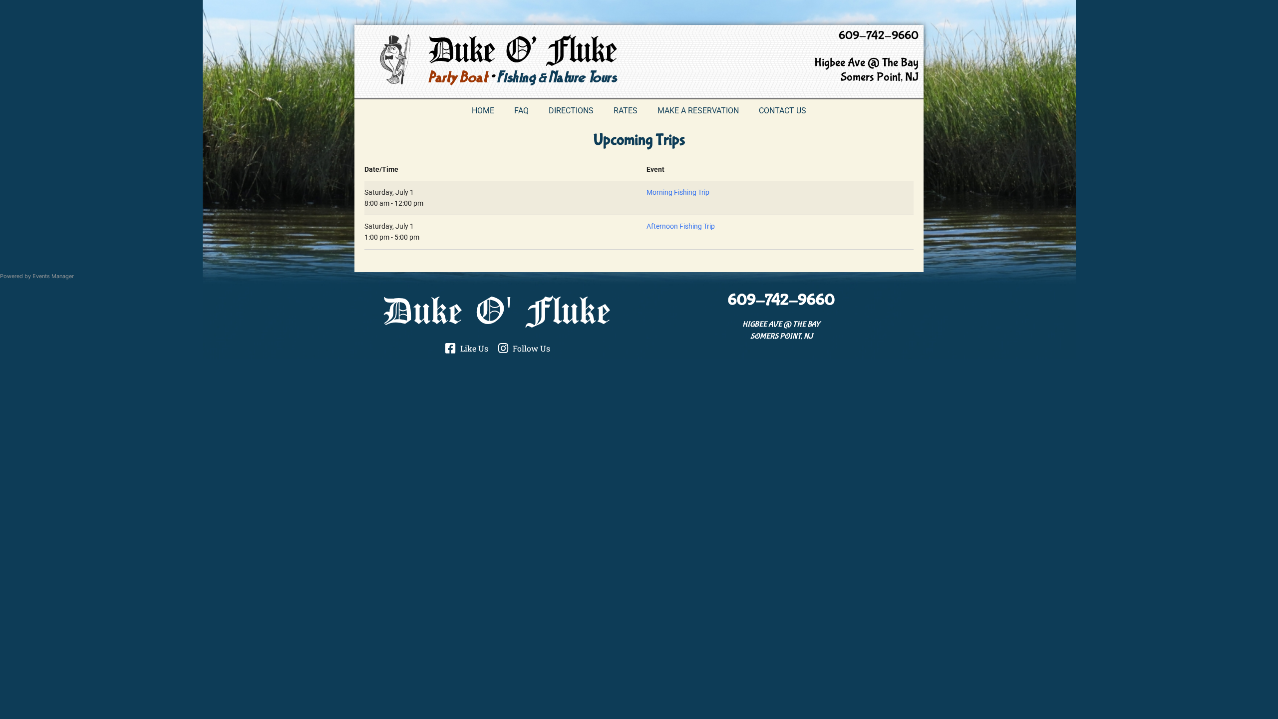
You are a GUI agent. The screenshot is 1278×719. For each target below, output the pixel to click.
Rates (626, 110)
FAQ (521, 110)
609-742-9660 (879, 35)
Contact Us (782, 110)
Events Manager (53, 276)
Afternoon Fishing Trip (680, 226)
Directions (571, 110)
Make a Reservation (698, 110)
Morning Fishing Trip (677, 192)
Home (483, 110)
